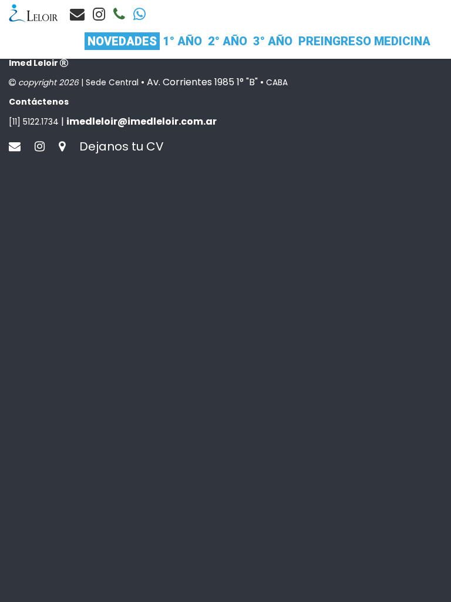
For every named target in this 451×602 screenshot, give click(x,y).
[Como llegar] (68, 146)
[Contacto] (77, 14)
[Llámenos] (119, 14)
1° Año (182, 41)
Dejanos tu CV (121, 146)
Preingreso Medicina (364, 41)
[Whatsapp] (139, 14)
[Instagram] (99, 14)
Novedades (122, 41)
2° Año (227, 41)
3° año (272, 41)
